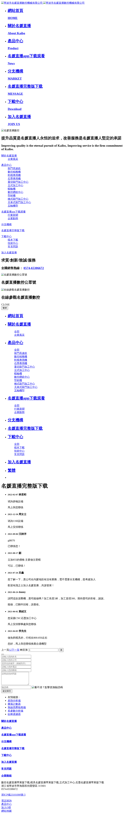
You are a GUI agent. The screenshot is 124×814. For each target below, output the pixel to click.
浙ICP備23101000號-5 (13, 794)
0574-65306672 (34, 268)
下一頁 (15, 649)
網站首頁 (15, 316)
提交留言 (7, 691)
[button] (47, 687)
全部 (16, 331)
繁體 (5, 308)
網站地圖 (6, 810)
